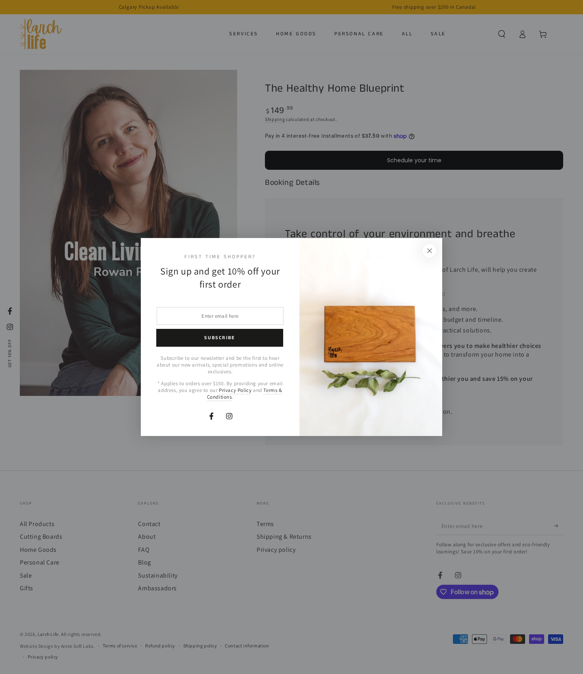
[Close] (429, 250)
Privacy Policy (235, 390)
